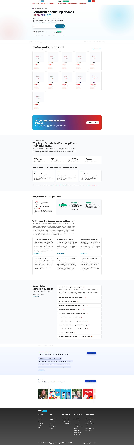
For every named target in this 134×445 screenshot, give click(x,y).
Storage (31, 41)
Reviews (87, 426)
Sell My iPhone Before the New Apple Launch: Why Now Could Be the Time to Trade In (55, 361)
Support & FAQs (53, 426)
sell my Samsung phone (92, 184)
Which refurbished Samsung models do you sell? (70, 309)
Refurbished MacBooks (66, 421)
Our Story (40, 425)
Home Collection (89, 430)
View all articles (91, 353)
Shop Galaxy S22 (84, 272)
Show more (41, 370)
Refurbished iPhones (66, 418)
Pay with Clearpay (77, 432)
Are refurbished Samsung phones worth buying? (70, 287)
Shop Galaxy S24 (60, 253)
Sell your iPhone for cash (90, 419)
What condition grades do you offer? (67, 301)
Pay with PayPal (77, 434)
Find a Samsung (60, 26)
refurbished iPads (63, 184)
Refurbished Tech (82, 3)
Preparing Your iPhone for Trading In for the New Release (50, 358)
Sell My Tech (51, 3)
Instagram (40, 421)
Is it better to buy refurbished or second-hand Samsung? (72, 329)
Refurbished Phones (62, 3)
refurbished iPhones (54, 184)
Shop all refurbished (96, 49)
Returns (39, 427)
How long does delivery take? (66, 332)
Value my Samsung (92, 122)
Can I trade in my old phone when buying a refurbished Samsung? (74, 336)
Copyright (52, 424)
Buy (90, 1)
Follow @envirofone (90, 381)
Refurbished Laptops (72, 3)
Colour (37, 41)
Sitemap (75, 428)
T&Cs (51, 423)
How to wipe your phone (78, 426)
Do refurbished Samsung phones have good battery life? (72, 321)
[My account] (87, 1)
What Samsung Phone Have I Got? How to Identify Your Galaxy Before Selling (54, 364)
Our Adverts (40, 423)
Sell (93, 1)
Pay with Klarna (77, 430)
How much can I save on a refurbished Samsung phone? (72, 313)
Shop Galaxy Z (60, 272)
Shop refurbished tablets (67, 419)
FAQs (75, 423)
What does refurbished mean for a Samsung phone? (71, 297)
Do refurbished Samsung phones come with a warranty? (72, 305)
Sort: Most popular (99, 41)
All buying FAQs (35, 296)
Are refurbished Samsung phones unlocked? (69, 317)
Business (51, 428)
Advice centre (76, 418)
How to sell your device (90, 416)
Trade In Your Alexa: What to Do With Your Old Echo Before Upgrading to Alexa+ (54, 367)
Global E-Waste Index (90, 428)
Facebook (40, 418)
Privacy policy (52, 421)
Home (39, 345)
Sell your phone (89, 418)
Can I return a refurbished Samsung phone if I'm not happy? (73, 325)
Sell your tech (88, 421)
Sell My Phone (35, 3)
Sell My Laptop (43, 3)
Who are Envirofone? (54, 416)
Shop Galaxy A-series (38, 272)
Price (43, 41)
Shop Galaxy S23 (84, 253)
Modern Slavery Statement (56, 443)
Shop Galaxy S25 (37, 253)
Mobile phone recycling (66, 423)
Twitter (39, 419)
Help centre (76, 416)
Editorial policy (76, 424)
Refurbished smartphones (67, 416)
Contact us (40, 416)
